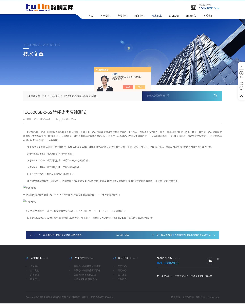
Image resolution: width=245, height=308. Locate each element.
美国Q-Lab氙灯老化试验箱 (87, 266)
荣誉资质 (34, 274)
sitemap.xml (213, 297)
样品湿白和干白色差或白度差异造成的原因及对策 (186, 235)
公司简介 (34, 266)
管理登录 (200, 297)
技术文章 (157, 15)
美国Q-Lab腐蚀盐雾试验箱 (87, 270)
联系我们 (208, 15)
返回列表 (124, 235)
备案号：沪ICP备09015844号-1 (98, 297)
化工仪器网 (188, 297)
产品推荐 (79, 257)
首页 (90, 15)
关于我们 (105, 15)
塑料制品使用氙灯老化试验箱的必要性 (62, 235)
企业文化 (34, 270)
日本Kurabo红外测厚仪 (85, 279)
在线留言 (191, 15)
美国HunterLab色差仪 (85, 274)
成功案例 (174, 15)
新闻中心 (139, 15)
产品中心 (122, 15)
